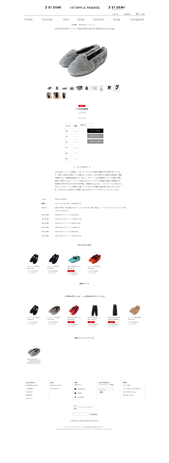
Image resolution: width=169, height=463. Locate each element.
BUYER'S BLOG (56, 385)
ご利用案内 (29, 388)
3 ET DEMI (127, 385)
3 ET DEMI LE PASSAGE (132, 388)
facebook (80, 397)
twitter (79, 393)
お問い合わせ (95, 136)
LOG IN (115, 14)
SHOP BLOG (54, 388)
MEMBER (127, 14)
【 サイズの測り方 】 (82, 167)
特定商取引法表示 (32, 385)
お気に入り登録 (95, 141)
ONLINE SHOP (128, 395)
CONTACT (29, 392)
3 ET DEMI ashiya (129, 392)
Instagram (80, 389)
